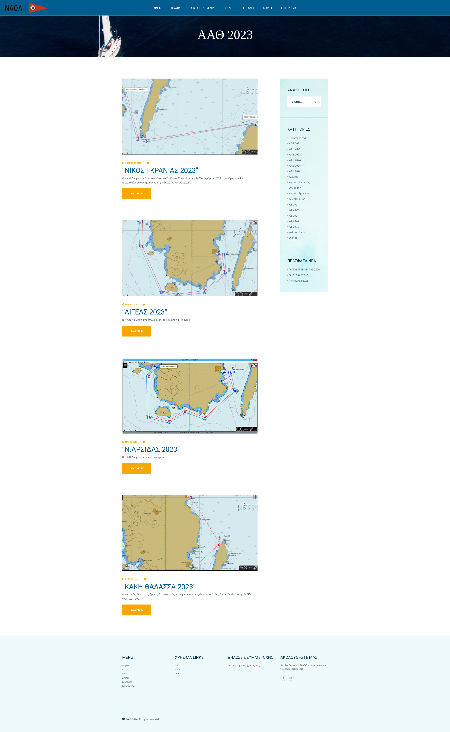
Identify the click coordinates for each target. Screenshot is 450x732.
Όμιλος (293, 237)
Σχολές (125, 678)
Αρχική (125, 665)
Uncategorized (297, 138)
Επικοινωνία (128, 686)
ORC (177, 673)
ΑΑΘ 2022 (295, 149)
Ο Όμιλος (127, 669)
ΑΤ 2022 (294, 210)
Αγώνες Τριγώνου (299, 193)
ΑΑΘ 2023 (295, 154)
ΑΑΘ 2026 (295, 171)
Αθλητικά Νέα (297, 199)
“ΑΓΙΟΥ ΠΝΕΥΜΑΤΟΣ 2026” (305, 269)
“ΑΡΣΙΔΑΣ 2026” (298, 275)
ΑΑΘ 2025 (295, 165)
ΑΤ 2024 (294, 221)
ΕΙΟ (177, 665)
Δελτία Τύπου (297, 232)
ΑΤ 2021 (294, 204)
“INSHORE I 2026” (299, 280)
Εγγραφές (127, 682)
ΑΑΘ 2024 (295, 160)
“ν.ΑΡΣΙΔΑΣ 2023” (151, 449)
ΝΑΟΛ (125, 719)
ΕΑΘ (177, 669)
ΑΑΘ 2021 (295, 143)
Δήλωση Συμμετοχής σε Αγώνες (244, 665)
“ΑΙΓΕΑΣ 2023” (144, 312)
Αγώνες (293, 176)
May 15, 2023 (131, 442)
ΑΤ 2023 (294, 215)
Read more (136, 193)
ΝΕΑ (124, 673)
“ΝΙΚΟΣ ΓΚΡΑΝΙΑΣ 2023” (160, 170)
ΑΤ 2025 (294, 226)
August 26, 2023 (133, 163)
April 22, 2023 (132, 579)
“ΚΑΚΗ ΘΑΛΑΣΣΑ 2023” (158, 587)
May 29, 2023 (131, 305)
